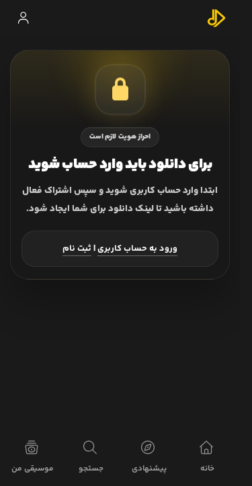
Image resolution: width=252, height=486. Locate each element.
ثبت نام (76, 248)
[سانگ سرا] (216, 18)
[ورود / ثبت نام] (23, 18)
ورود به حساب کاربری (137, 248)
